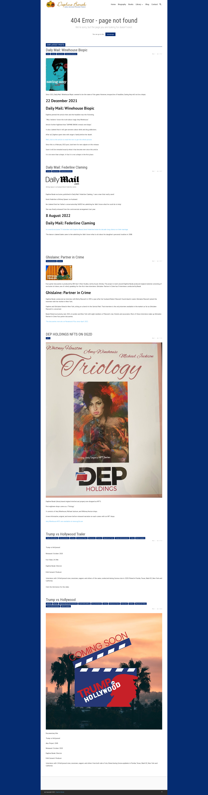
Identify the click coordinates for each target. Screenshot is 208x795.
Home (113, 4)
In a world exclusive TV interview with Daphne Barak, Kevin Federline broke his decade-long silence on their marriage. (87, 229)
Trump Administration (122, 538)
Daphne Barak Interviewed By (68, 603)
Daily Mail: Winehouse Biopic (66, 50)
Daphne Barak (60, 792)
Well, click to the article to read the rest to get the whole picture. (69, 140)
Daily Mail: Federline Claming (66, 167)
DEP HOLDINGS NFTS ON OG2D (69, 334)
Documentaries (51, 261)
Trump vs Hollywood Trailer (65, 534)
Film (48, 54)
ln (161, 792)
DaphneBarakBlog (52, 538)
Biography (122, 4)
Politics (99, 538)
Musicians (60, 54)
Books (130, 4)
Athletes (49, 603)
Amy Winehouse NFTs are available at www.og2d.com (64, 521)
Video (132, 538)
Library (138, 6)
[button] (160, 4)
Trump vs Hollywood (61, 599)
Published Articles (71, 54)
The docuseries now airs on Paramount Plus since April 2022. (67, 321)
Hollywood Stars (82, 538)
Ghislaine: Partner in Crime (65, 257)
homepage (110, 34)
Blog (147, 4)
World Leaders (140, 538)
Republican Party (108, 538)
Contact (154, 4)
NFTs (48, 338)
